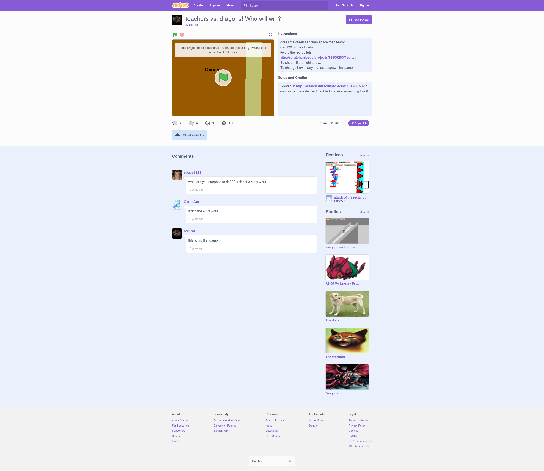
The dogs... (334, 320)
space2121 (192, 172)
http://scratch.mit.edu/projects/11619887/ (328, 86)
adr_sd (193, 25)
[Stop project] (182, 34)
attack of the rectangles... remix (351, 197)
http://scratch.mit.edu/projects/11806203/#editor (318, 57)
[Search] (245, 5)
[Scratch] (180, 5)
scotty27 (339, 201)
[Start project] (175, 34)
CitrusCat (191, 201)
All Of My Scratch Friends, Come (343, 284)
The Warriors (335, 357)
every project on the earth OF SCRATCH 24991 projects (343, 247)
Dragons (332, 393)
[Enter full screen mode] (270, 34)
